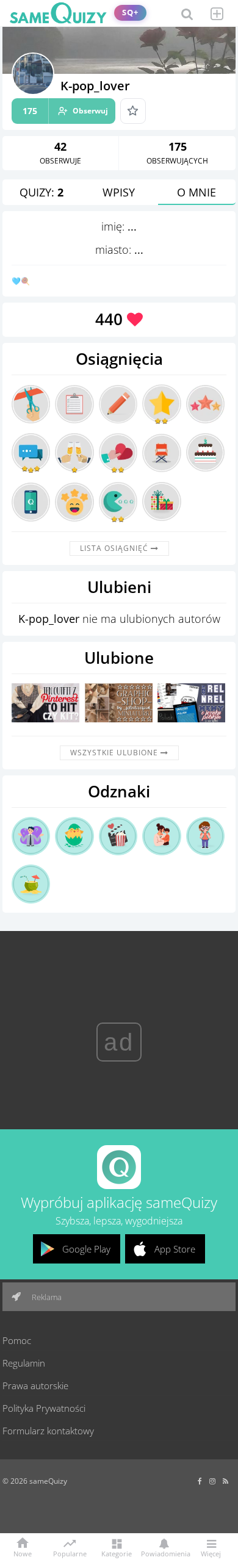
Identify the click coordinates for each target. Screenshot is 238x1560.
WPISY (119, 192)
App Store (174, 1249)
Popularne (70, 1552)
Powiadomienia (163, 1553)
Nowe (22, 1553)
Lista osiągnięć (115, 548)
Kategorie (116, 1553)
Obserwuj (65, 111)
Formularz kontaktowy (48, 1431)
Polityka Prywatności (43, 1408)
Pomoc (16, 1340)
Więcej (211, 1553)
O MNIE (196, 192)
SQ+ (130, 12)
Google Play (86, 1249)
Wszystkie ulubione (115, 752)
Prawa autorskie (35, 1385)
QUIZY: (41, 192)
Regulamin (23, 1363)
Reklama (46, 1297)
